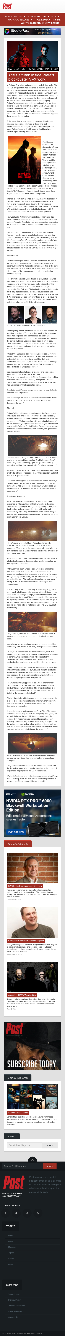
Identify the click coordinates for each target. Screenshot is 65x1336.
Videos (11, 1259)
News (10, 1241)
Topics (11, 1253)
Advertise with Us (16, 1311)
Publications (13, 16)
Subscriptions (14, 1294)
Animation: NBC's (22, 995)
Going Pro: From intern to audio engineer (26, 941)
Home (10, 1236)
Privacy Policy (14, 1300)
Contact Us (13, 1317)
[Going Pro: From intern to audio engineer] (32, 922)
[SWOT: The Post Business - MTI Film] (32, 868)
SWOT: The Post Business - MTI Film (25, 886)
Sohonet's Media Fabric (18, 1113)
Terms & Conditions (16, 1306)
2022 (53, 16)
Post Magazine (36, 16)
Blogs (10, 1264)
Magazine (12, 1247)
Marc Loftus (16, 69)
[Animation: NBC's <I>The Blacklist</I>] (32, 977)
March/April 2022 (18, 19)
